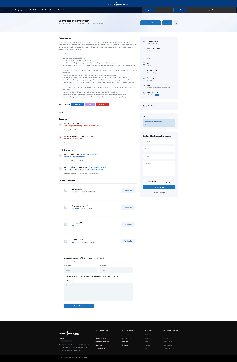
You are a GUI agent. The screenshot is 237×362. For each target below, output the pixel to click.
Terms (146, 341)
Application (75, 192)
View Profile (128, 190)
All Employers (125, 335)
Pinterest (103, 104)
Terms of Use (167, 338)
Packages (147, 345)
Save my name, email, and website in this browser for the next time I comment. (92, 276)
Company (18, 10)
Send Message (159, 187)
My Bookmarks (100, 348)
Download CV (150, 23)
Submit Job (124, 341)
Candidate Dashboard (102, 341)
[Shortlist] (176, 22)
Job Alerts (98, 345)
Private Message (159, 193)
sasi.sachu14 (77, 223)
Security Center (167, 345)
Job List (33, 10)
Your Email (103, 265)
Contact (61, 10)
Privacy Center (167, 341)
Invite (167, 23)
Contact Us (148, 335)
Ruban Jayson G (78, 240)
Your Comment (69, 281)
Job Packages (125, 345)
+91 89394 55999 (65, 341)
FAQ (146, 348)
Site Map (165, 335)
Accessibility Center (169, 348)
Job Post (180, 10)
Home (6, 10)
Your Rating (77, 262)
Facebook (78, 104)
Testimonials (47, 10)
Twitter (90, 104)
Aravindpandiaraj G (80, 206)
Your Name (67, 265)
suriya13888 (77, 189)
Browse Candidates (101, 338)
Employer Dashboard (127, 338)
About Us (147, 338)
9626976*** (152, 95)
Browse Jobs (99, 335)
